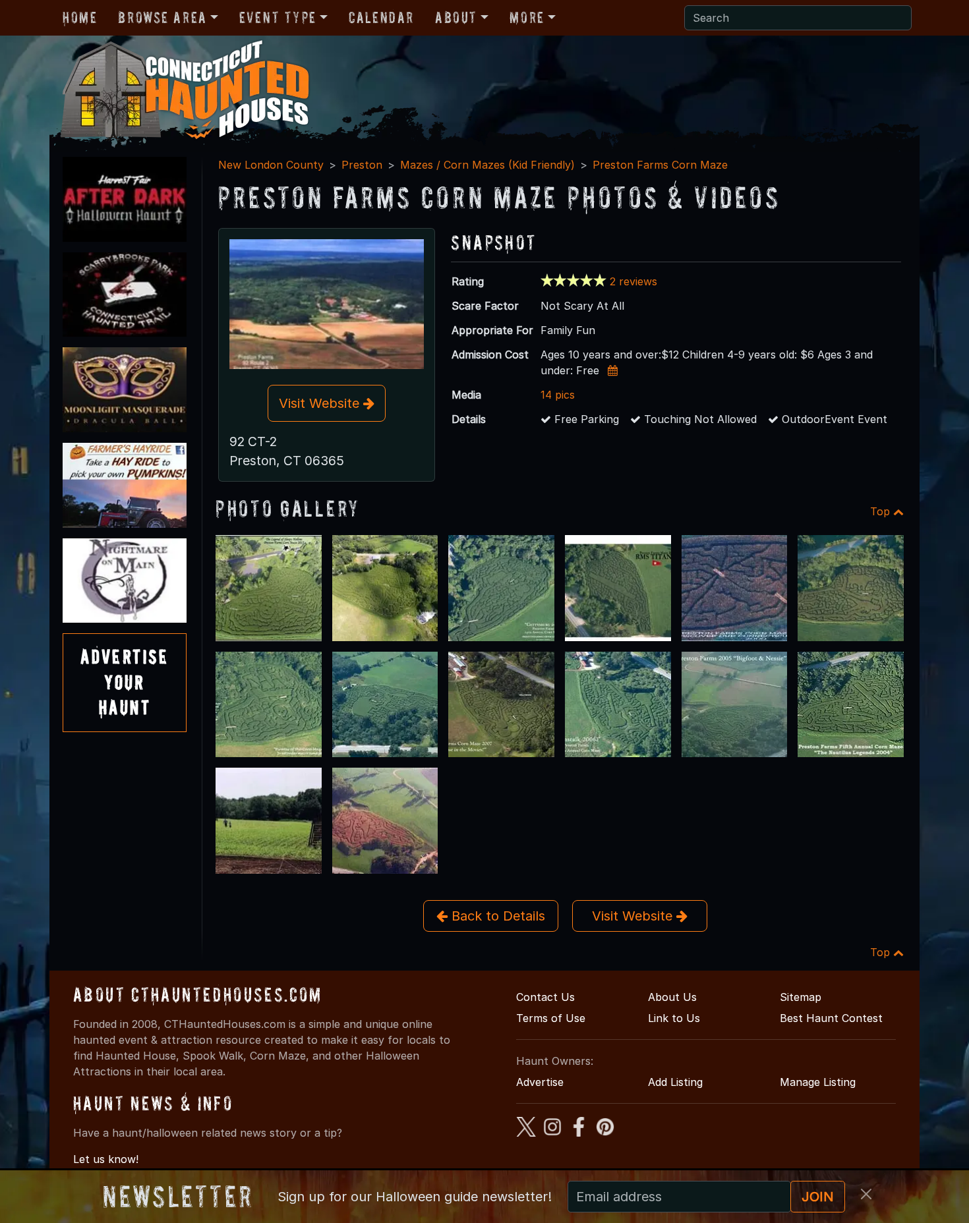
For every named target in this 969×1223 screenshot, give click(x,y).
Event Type (277, 17)
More (527, 17)
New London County (271, 164)
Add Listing (675, 1082)
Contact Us (545, 997)
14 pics (558, 394)
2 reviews (633, 281)
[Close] (866, 1194)
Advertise (540, 1082)
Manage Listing (818, 1082)
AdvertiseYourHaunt (124, 682)
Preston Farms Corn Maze (660, 164)
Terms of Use (550, 1018)
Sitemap (800, 997)
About (456, 17)
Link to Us (674, 1018)
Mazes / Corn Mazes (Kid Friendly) (487, 164)
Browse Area (162, 17)
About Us (672, 997)
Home (80, 17)
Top (881, 511)
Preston (361, 164)
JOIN (818, 1197)
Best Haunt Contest (831, 1018)
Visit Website (321, 403)
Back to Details (496, 916)
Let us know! (105, 1159)
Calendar (381, 17)
